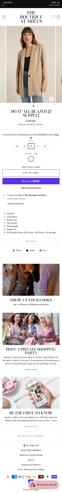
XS (17, 146)
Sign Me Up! (31, 426)
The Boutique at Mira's (31, 17)
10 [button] (40, 106)
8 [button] (36, 106)
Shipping (22, 124)
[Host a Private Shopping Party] (31, 329)
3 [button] (24, 106)
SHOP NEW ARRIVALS (31, 450)
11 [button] (43, 106)
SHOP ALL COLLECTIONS (31, 455)
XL (45, 146)
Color (31, 154)
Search (31, 459)
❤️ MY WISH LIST (31, 445)
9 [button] (38, 106)
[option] (31, 4)
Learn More (31, 369)
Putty (31, 159)
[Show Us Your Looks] (31, 280)
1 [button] (19, 106)
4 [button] (26, 106)
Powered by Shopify (31, 489)
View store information (15, 203)
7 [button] (33, 106)
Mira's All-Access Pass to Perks (31, 469)
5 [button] (29, 106)
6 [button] (31, 106)
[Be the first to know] (31, 393)
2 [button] (22, 106)
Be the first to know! (31, 436)
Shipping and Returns (31, 464)
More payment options (31, 187)
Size (31, 141)
